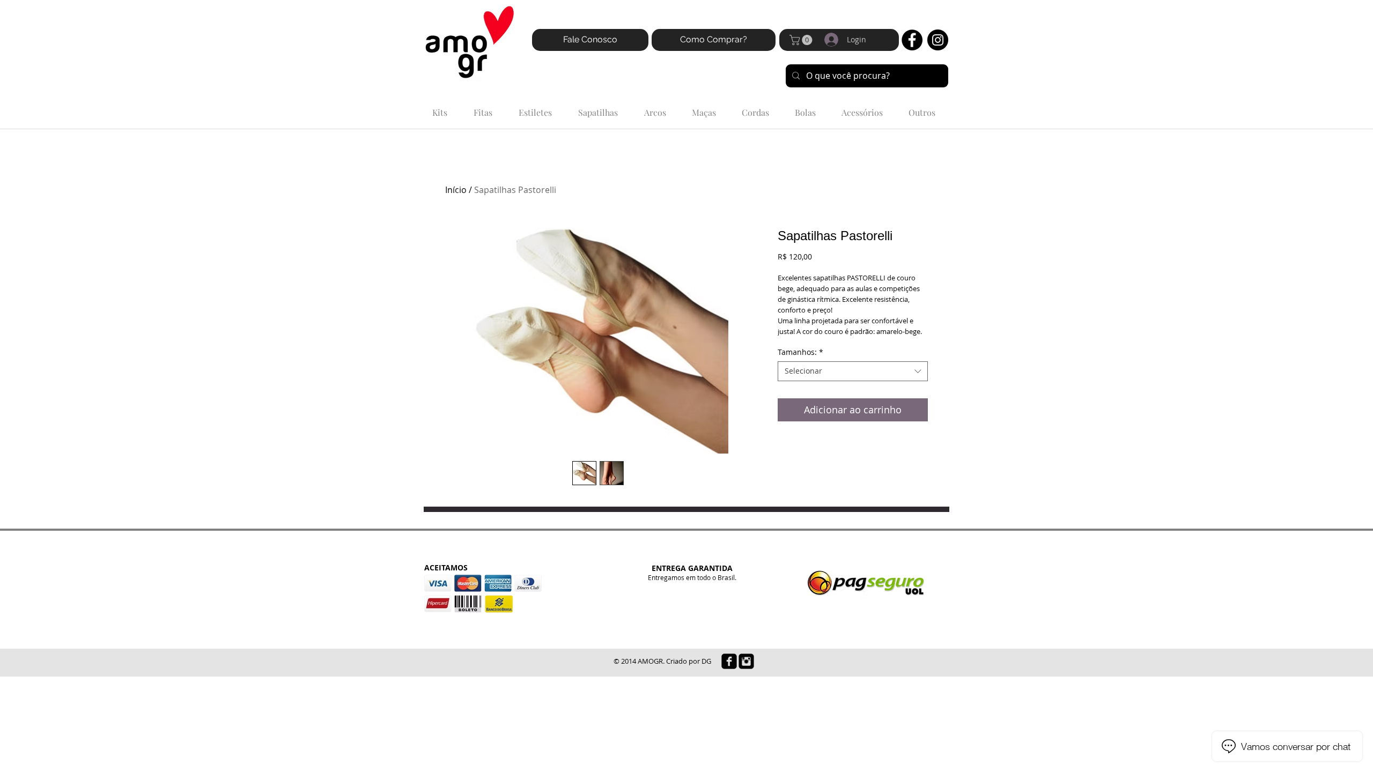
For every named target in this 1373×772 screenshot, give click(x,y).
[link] (802, 40)
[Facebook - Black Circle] (912, 39)
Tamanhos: (800, 352)
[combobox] (853, 371)
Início (456, 190)
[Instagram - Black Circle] (937, 39)
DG (706, 661)
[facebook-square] (729, 661)
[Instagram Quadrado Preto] (746, 661)
